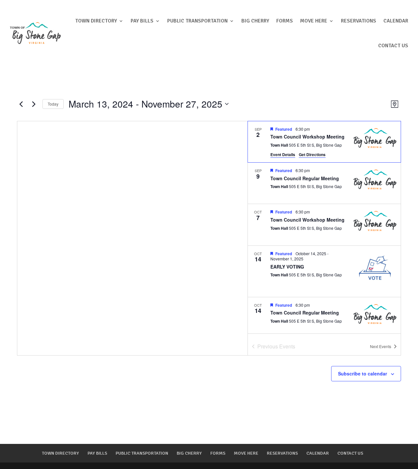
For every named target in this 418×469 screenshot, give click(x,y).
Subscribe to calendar (362, 373)
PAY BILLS (142, 21)
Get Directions (312, 154)
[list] (324, 227)
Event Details (282, 154)
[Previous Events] (21, 104)
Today (53, 104)
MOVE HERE (313, 21)
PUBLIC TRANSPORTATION (197, 21)
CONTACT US (393, 45)
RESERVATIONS (358, 21)
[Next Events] (34, 104)
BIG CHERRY (255, 21)
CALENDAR (395, 21)
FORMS (284, 21)
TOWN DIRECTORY (96, 21)
